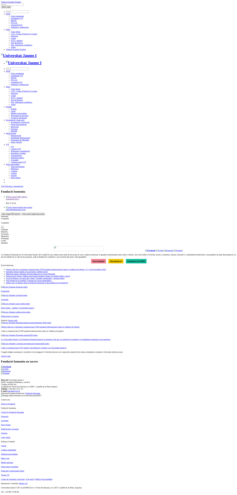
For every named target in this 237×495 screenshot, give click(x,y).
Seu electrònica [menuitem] (17, 43)
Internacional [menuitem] (11, 133)
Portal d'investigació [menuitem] (19, 124)
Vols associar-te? (116, 261)
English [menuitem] (18, 2)
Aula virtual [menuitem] (15, 32)
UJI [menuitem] (7, 144)
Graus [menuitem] (13, 111)
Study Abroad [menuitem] (16, 142)
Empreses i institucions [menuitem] (20, 27)
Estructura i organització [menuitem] (20, 151)
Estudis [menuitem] (9, 107)
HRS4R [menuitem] (14, 131)
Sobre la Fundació (8, 404)
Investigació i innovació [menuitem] (15, 120)
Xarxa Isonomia (98, 261)
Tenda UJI (5, 475)
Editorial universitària (9, 454)
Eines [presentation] (8, 29)
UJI (2, 186)
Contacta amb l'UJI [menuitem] (18, 162)
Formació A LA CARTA (136, 261)
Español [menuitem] (11, 2)
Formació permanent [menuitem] (19, 118)
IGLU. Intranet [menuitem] (17, 41)
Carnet (3, 446)
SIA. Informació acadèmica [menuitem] (21, 45)
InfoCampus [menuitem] (15, 178)
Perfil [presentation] (8, 14)
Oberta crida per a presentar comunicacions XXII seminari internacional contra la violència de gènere (40, 327)
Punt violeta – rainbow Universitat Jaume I (17, 308)
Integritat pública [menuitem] (17, 158)
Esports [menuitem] (14, 175)
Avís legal (30, 479)
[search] (12, 4)
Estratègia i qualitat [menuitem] (18, 153)
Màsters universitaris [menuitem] (19, 113)
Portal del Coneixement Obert (12, 471)
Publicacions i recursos (10, 316)
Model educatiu (7, 462)
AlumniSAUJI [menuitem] (16, 25)
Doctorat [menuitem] (14, 129)
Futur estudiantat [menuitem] (17, 16)
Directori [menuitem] (14, 36)
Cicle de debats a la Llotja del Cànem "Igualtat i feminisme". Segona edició (35, 278)
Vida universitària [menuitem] (13, 164)
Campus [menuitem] (14, 171)
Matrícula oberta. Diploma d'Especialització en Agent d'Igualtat (30, 274)
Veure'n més (12, 320)
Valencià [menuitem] (4, 2)
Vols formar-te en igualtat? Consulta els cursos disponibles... (29, 281)
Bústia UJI (23, 483)
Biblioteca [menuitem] (15, 169)
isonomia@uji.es (13, 391)
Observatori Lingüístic (9, 467)
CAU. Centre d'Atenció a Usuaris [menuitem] (24, 34)
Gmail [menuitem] (13, 38)
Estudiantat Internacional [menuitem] (20, 138)
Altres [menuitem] (13, 47)
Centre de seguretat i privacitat (13, 479)
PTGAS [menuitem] (14, 23)
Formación (5, 291)
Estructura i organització (13, 186)
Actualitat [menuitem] (14, 160)
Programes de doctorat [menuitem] (19, 116)
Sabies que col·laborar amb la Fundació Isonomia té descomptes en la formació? (37, 283)
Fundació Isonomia (32, 393)
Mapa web (5, 458)
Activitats (4, 300)
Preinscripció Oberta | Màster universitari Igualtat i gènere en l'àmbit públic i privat (38, 276)
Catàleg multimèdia (8, 450)
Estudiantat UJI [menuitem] (17, 18)
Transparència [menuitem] (16, 155)
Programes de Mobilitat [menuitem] (20, 140)
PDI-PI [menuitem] (13, 21)
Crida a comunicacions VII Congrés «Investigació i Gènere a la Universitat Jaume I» (34, 348)
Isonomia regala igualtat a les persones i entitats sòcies (27, 272)
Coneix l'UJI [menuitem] (16, 149)
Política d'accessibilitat (43, 479)
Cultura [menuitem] (14, 173)
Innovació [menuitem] (15, 127)
